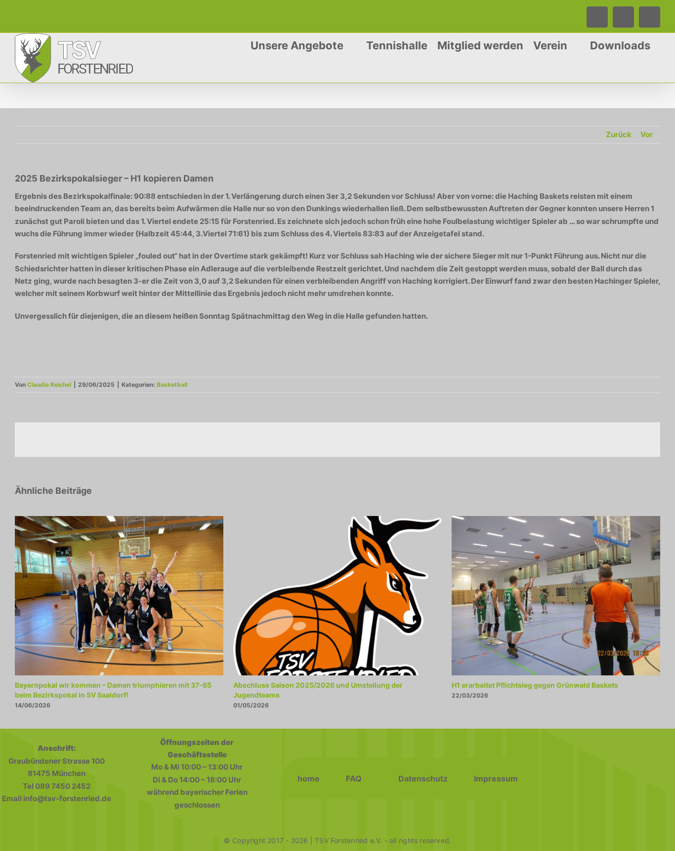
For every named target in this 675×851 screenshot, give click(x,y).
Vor (646, 134)
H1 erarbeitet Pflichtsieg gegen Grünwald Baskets (535, 685)
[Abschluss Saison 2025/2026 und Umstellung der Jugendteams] (337, 520)
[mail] (661, 778)
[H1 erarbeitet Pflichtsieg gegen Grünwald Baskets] (556, 520)
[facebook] (574, 778)
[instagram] (596, 778)
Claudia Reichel (49, 384)
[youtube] (640, 778)
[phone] (618, 778)
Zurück (619, 134)
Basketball (172, 384)
